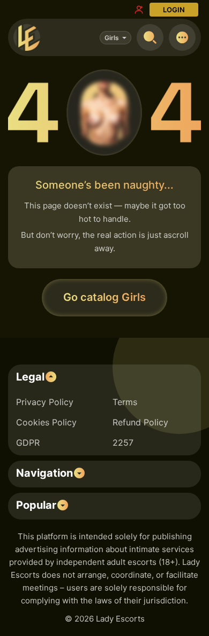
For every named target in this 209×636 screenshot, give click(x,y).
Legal (30, 376)
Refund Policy (140, 422)
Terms (125, 402)
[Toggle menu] (182, 37)
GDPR (28, 442)
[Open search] (150, 37)
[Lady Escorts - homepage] (26, 37)
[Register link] (138, 9)
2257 (123, 442)
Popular (36, 505)
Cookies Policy (46, 422)
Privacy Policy (44, 402)
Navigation (44, 473)
